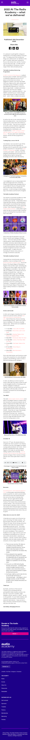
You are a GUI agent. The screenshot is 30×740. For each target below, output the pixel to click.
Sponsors (3, 703)
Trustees (3, 707)
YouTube (8, 671)
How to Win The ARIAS (18, 328)
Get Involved (4, 700)
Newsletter (4, 691)
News (2, 678)
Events (3, 682)
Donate (15, 633)
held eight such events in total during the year (14, 317)
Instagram (13, 671)
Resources (4, 688)
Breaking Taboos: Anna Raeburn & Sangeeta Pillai (15, 335)
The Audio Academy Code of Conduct (18, 732)
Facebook (19, 671)
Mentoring (4, 716)
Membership (4, 713)
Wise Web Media (12, 734)
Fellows (3, 719)
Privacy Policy (6, 732)
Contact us (6, 666)
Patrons (3, 710)
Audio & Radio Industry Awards (16, 399)
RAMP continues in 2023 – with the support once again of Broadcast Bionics (14, 132)
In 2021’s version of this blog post (11, 75)
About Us (3, 685)
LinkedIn (3, 671)
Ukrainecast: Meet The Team (19, 337)
